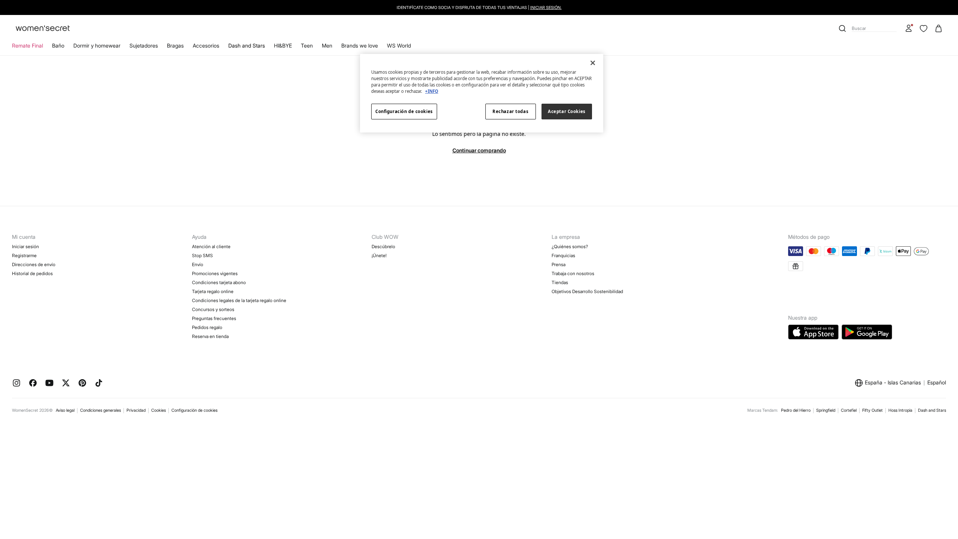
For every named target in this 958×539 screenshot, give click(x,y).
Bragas (175, 45)
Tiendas (560, 282)
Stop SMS (202, 255)
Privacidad (136, 410)
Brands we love (359, 45)
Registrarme (24, 255)
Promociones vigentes (215, 273)
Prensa (558, 264)
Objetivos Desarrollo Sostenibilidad (587, 291)
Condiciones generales (100, 410)
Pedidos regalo (207, 327)
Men (327, 45)
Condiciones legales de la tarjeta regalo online (239, 300)
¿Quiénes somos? (570, 246)
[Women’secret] (43, 28)
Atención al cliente (211, 246)
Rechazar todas (510, 111)
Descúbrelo (383, 246)
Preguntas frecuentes (214, 318)
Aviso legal (65, 410)
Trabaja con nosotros (573, 273)
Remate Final (27, 45)
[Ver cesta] (938, 28)
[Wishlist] (923, 28)
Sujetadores (143, 45)
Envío (197, 264)
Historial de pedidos (32, 273)
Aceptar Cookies (567, 111)
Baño (58, 45)
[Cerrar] (593, 63)
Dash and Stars (246, 45)
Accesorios (206, 45)
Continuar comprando (479, 150)
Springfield (825, 410)
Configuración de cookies (194, 410)
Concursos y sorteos (213, 309)
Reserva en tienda (210, 336)
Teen (307, 45)
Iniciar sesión (25, 246)
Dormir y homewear (96, 45)
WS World (399, 45)
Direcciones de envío (33, 264)
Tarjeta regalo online (213, 291)
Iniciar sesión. (546, 7)
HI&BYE (283, 45)
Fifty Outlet (872, 410)
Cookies (158, 410)
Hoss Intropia (900, 410)
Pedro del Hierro (796, 410)
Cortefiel (849, 410)
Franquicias (563, 255)
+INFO (431, 91)
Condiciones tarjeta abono (219, 282)
